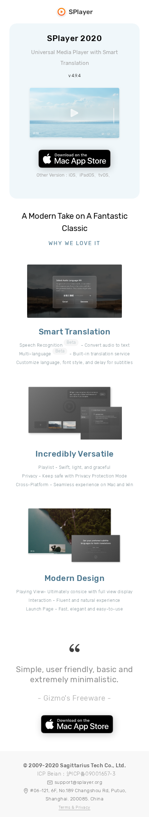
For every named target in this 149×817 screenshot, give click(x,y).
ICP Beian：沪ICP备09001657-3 (76, 774)
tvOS (103, 175)
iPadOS (87, 175)
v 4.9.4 (74, 75)
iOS (72, 175)
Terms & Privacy (74, 807)
